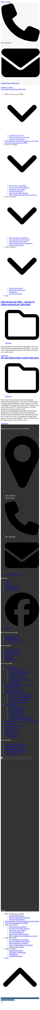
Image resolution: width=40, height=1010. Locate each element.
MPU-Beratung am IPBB (17, 707)
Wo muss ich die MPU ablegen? (19, 672)
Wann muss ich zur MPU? (17, 675)
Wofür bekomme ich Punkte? (18, 702)
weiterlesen (4, 355)
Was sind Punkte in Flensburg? (15, 692)
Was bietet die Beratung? (13, 639)
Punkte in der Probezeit (12, 687)
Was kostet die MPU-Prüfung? (19, 680)
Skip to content (6, 2)
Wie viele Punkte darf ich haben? (19, 699)
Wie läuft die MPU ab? (16, 677)
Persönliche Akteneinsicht (13, 654)
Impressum (8, 585)
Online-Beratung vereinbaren (9, 815)
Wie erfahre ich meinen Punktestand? (21, 697)
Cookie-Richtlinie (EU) (12, 590)
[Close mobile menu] (1, 1002)
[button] (13, 89)
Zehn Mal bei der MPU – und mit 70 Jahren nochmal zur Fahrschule (17, 303)
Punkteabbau (9, 657)
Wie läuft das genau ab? (12, 636)
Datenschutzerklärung (12, 587)
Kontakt (7, 582)
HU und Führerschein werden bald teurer (20, 358)
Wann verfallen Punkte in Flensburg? (21, 694)
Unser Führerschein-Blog (13, 689)
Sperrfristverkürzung (11, 659)
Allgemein (8, 343)
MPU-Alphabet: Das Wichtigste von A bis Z (19, 685)
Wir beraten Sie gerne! (16, 714)
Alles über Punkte (15, 682)
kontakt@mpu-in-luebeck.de (10, 83)
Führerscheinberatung (12, 652)
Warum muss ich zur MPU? (18, 670)
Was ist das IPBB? (11, 704)
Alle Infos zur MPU (11, 667)
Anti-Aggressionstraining (13, 650)
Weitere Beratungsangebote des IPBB (21, 719)
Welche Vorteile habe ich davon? (15, 641)
